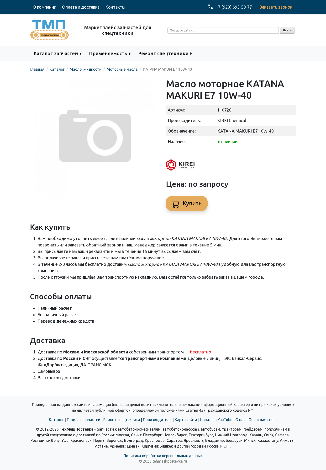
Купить (191, 203)
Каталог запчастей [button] (56, 53)
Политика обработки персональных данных (163, 456)
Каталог (56, 419)
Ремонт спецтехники (121, 419)
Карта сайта (186, 419)
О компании (44, 7)
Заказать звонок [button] (276, 7)
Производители (157, 419)
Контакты (115, 7)
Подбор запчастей (83, 419)
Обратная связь (262, 419)
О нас (240, 419)
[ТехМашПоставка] (49, 29)
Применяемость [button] (108, 53)
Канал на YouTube (216, 419)
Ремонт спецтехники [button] (163, 53)
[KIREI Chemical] (180, 164)
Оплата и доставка (81, 7)
